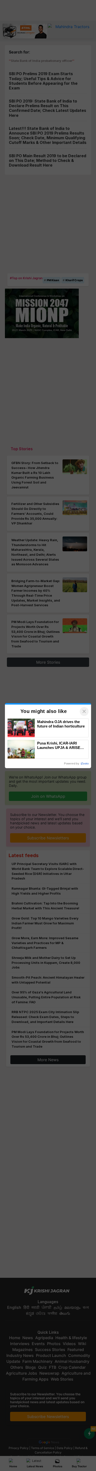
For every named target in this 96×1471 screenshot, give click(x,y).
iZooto (85, 763)
